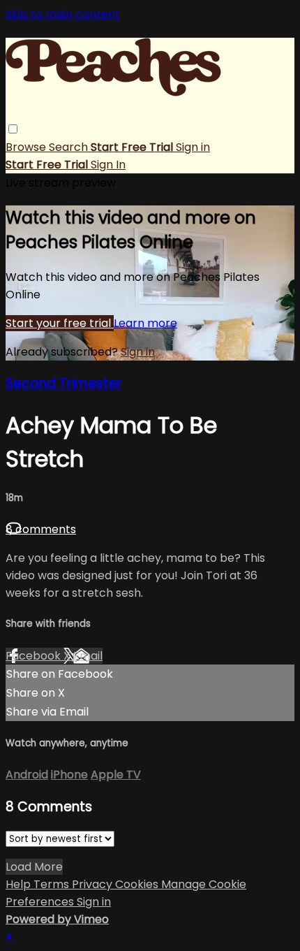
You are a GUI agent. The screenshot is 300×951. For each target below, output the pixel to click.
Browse (27, 147)
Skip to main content (63, 14)
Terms (52, 884)
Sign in (193, 147)
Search (70, 147)
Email (88, 656)
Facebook (34, 656)
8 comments (41, 529)
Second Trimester (64, 383)
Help (19, 884)
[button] (12, 128)
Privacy (93, 884)
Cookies (138, 884)
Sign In (108, 165)
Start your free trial (60, 323)
